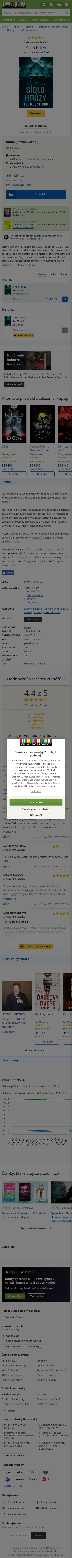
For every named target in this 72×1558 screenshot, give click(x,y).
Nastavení (36, 815)
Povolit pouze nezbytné (36, 809)
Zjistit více (36, 791)
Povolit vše (36, 802)
